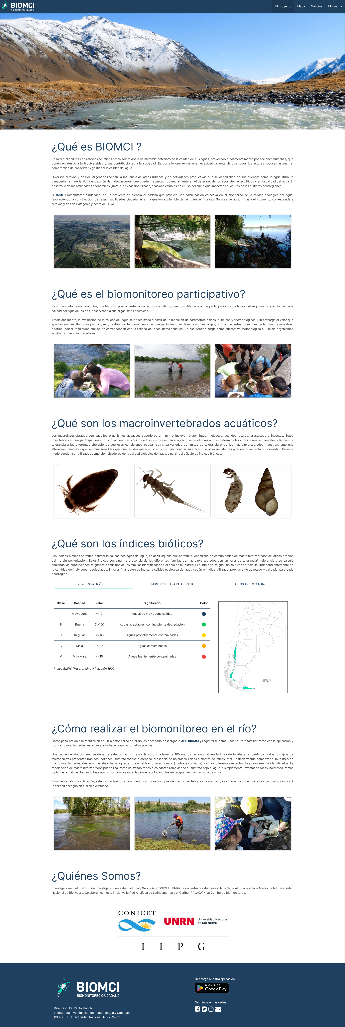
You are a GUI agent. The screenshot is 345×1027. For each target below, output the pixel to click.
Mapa (301, 6)
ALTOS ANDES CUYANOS (251, 584)
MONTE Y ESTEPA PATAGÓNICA (172, 584)
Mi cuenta (335, 6)
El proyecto (283, 6)
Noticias (316, 6)
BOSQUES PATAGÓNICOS (93, 584)
